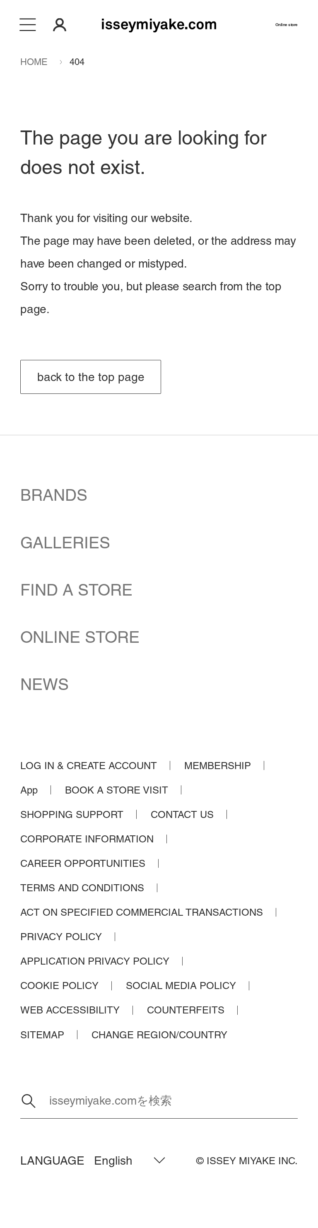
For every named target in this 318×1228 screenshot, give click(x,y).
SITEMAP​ (42, 1034)
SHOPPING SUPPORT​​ (71, 814)
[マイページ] (59, 24)
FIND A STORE (76, 590)
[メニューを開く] (28, 24)
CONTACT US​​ (182, 814)
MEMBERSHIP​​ (217, 765)
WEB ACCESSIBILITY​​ (70, 1010)
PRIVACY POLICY (61, 936)
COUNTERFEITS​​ (185, 1010)
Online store (286, 24)
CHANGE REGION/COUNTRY (159, 1034)
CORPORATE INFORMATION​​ (87, 838)
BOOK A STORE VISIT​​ (116, 790)
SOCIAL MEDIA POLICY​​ (181, 985)
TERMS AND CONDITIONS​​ (82, 887)
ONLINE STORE (80, 637)
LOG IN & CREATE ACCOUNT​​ (88, 765)
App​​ (29, 790)
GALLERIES (65, 542)
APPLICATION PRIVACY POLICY (94, 961)
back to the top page (91, 377)
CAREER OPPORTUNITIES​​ (82, 863)
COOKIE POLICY (59, 985)
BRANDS (53, 495)
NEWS (44, 684)
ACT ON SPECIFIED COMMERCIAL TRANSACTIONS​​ (141, 912)
